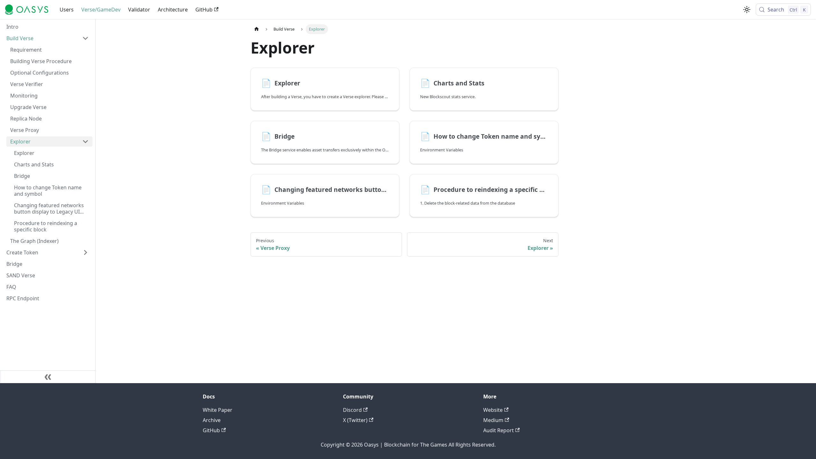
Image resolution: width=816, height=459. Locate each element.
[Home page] (257, 29)
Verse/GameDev (100, 9)
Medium (493, 420)
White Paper (217, 409)
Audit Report (498, 430)
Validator (139, 9)
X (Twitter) (355, 420)
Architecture (173, 9)
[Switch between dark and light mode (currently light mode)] (747, 9)
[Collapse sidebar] (48, 376)
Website (493, 409)
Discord (352, 409)
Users (67, 9)
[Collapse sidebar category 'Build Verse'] (85, 38)
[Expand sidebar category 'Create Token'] (85, 252)
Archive (212, 420)
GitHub (204, 9)
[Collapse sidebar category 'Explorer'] (85, 141)
